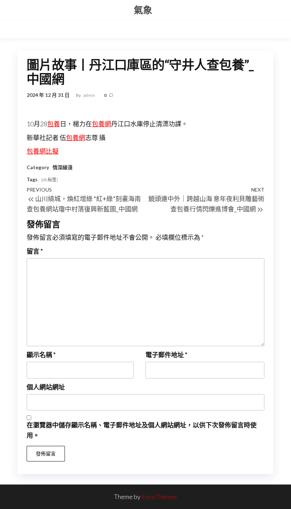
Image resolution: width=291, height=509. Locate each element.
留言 (35, 251)
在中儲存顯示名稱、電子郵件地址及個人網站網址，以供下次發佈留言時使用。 (142, 430)
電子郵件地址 (166, 355)
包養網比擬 (43, 151)
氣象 (143, 10)
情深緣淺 (62, 167)
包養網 (101, 124)
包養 (53, 124)
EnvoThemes (159, 496)
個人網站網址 (46, 387)
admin (89, 95)
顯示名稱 (41, 355)
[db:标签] (49, 179)
